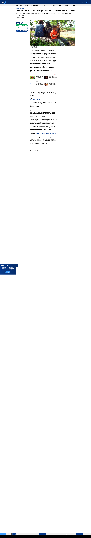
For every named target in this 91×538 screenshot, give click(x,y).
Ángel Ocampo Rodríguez (21, 15)
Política (26, 5)
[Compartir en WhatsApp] (22, 23)
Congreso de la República (34, 150)
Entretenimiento (34, 5)
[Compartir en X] (19, 23)
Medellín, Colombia (64, 534)
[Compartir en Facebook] (17, 23)
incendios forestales (28, 534)
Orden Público (19, 5)
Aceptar (8, 272)
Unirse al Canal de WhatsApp (22, 25)
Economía (43, 5)
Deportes (66, 5)
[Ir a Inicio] (4, 2)
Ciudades (59, 5)
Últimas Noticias (2, 534)
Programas (83, 2)
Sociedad (73, 5)
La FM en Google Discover (23, 30)
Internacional (52, 5)
